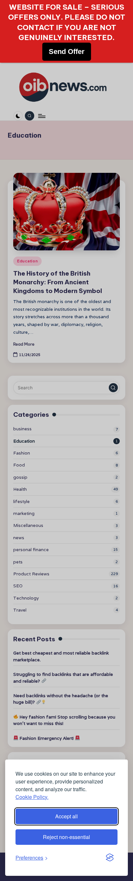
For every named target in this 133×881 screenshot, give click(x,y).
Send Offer (67, 51)
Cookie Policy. (31, 797)
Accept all (66, 816)
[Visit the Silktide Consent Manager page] (110, 857)
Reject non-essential (66, 837)
